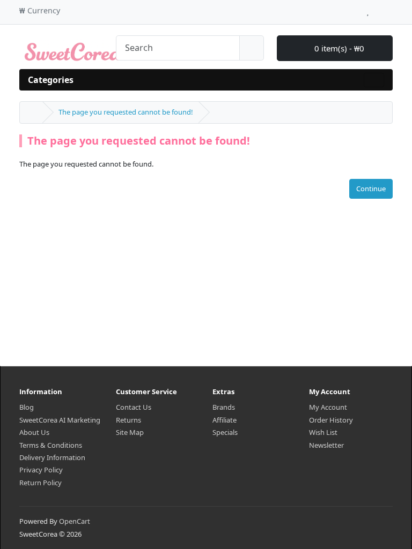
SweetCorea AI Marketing (59, 420)
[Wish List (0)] (367, 9)
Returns (128, 420)
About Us (34, 432)
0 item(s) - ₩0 (338, 48)
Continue (371, 188)
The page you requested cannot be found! (125, 112)
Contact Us (133, 407)
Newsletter (326, 445)
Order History (331, 420)
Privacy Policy (41, 470)
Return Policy (40, 482)
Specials (225, 432)
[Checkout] (390, 9)
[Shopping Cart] (378, 9)
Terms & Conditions (50, 445)
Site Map (130, 432)
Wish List (323, 432)
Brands (223, 407)
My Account (328, 407)
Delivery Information (52, 457)
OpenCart (74, 521)
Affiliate (224, 420)
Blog (26, 407)
